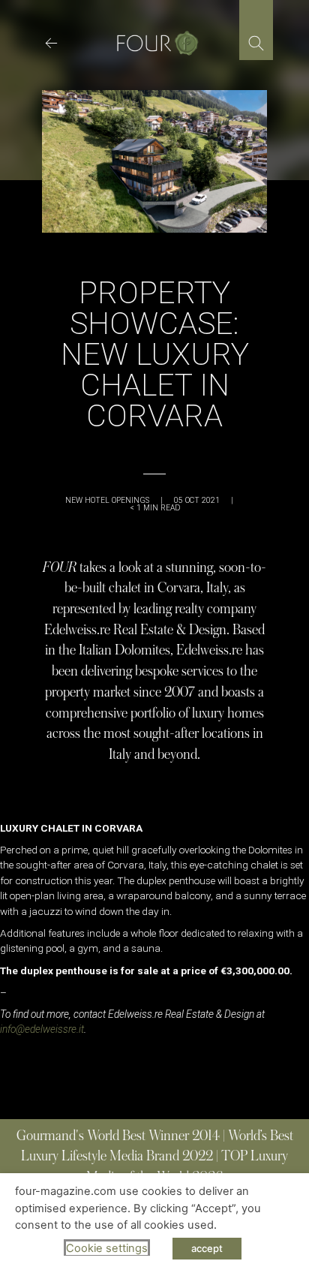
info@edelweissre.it (42, 1029)
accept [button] (207, 1248)
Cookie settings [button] (107, 1248)
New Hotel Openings (107, 500)
